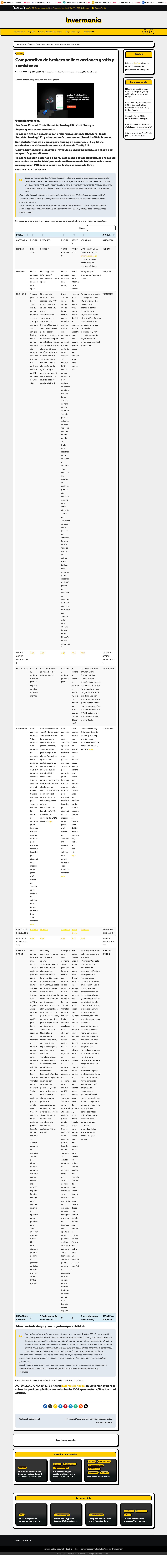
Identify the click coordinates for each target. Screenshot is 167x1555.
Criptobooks (141, 1511)
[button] (26, 235)
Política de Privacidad (76, 1554)
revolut (58, 72)
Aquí (32, 653)
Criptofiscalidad (96, 1515)
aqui (50, 821)
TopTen (31, 32)
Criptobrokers (69, 1464)
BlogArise (104, 1549)
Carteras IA (89, 32)
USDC (150, 2)
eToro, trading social (30, 1419)
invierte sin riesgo (89, 256)
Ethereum (40, 2)
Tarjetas (104, 1473)
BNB (98, 2)
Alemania (65, 929)
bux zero (49, 72)
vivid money (93, 72)
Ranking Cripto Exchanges (50, 32)
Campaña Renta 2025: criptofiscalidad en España (99, 1521)
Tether (71, 2)
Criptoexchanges (61, 1468)
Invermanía (83, 20)
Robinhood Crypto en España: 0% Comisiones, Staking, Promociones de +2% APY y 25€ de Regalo (66, 1522)
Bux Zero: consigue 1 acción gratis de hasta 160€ (64, 1474)
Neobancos (93, 1473)
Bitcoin (9, 2)
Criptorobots (94, 1469)
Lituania (44, 929)
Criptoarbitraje (73, 32)
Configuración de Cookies (97, 1554)
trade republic (69, 72)
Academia (129, 1511)
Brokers (19, 53)
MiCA (22, 1515)
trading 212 (81, 72)
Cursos (127, 1515)
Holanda (34, 929)
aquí (32, 924)
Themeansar (117, 1549)
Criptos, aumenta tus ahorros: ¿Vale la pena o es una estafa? (135, 1521)
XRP (124, 2)
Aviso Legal (61, 1554)
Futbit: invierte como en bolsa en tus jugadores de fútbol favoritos (30, 1474)
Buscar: (82, 228)
